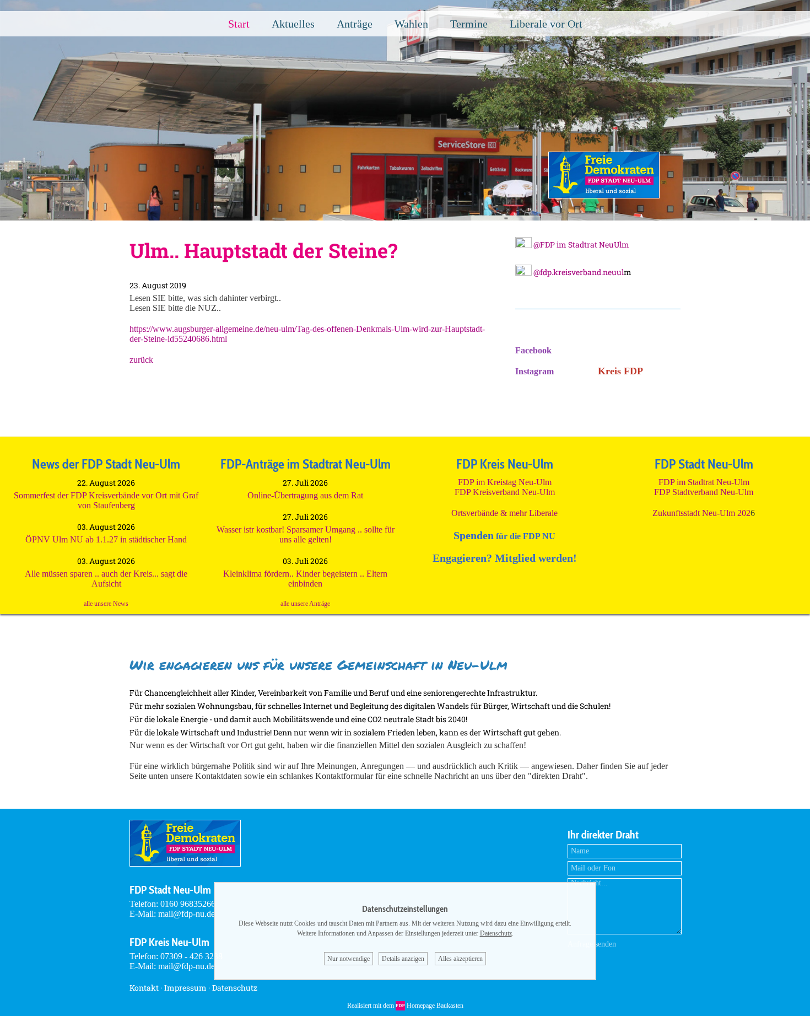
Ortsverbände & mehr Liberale (504, 513)
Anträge (354, 24)
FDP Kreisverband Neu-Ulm (505, 492)
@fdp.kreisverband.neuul (578, 272)
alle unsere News (106, 604)
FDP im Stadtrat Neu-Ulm (703, 482)
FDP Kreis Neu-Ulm (169, 942)
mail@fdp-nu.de (186, 913)
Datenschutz (234, 987)
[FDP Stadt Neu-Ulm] (604, 195)
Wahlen (411, 24)
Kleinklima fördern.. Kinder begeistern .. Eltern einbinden (305, 578)
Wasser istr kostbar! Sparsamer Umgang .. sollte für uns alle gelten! (306, 534)
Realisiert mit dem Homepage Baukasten (405, 1005)
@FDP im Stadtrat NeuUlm (580, 244)
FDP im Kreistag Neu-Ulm (505, 482)
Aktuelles (293, 24)
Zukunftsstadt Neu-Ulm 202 (701, 513)
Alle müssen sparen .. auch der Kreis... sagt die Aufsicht (106, 578)
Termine (469, 24)
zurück (141, 359)
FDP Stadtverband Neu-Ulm (703, 492)
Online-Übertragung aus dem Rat (305, 495)
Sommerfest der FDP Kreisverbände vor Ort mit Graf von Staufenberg (106, 500)
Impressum (185, 987)
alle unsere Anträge (305, 604)
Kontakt (144, 987)
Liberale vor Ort (546, 24)
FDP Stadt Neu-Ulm (170, 889)
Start (239, 24)
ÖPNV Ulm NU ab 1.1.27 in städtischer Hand (106, 539)
